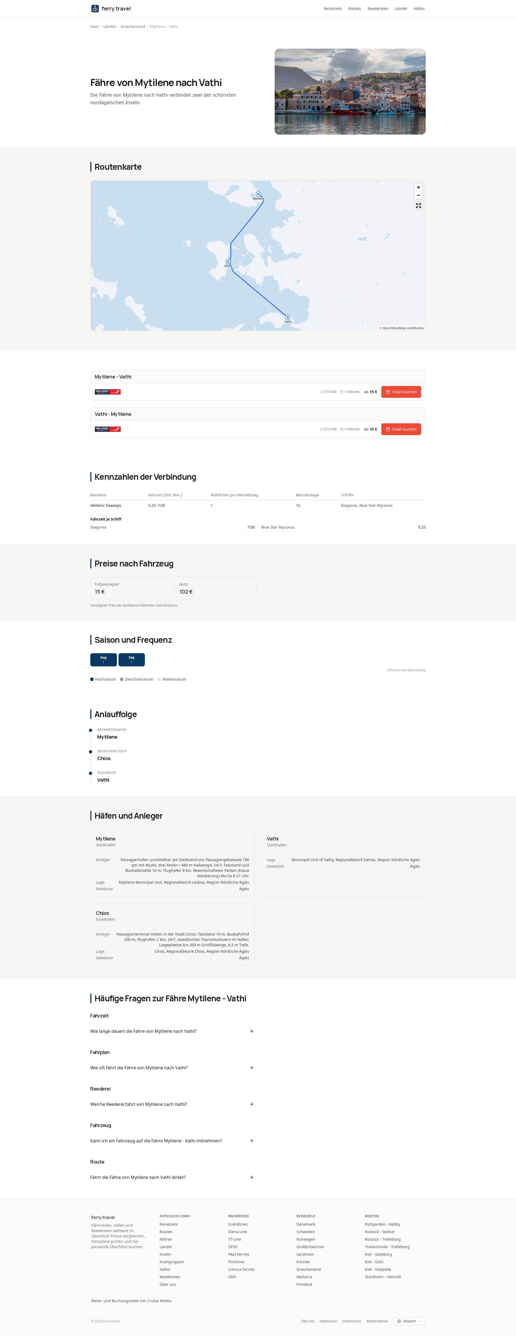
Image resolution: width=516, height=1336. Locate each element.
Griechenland (133, 26)
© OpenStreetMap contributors (401, 328)
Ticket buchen (404, 391)
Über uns (168, 1284)
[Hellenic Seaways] (108, 392)
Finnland (304, 1284)
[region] (258, 256)
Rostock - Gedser (380, 1231)
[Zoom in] (418, 187)
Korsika (303, 1261)
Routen (354, 8)
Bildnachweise (377, 1321)
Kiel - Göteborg (378, 1254)
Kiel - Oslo (374, 1261)
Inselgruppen (172, 1261)
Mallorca (304, 1276)
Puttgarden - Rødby (382, 1224)
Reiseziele (333, 8)
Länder (401, 8)
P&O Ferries (238, 1254)
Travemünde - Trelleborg (387, 1246)
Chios (102, 913)
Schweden (305, 1231)
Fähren (166, 1239)
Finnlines (236, 1261)
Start (94, 26)
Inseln (165, 1254)
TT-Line (234, 1239)
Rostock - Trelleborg (383, 1239)
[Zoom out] (418, 195)
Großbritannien (310, 1246)
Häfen (419, 8)
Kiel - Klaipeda (378, 1269)
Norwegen (305, 1239)
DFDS (233, 1246)
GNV (232, 1276)
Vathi (272, 838)
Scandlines (238, 1224)
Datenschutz (351, 1321)
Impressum (328, 1321)
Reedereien (378, 8)
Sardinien (305, 1254)
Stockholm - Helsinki (383, 1276)
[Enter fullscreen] (418, 206)
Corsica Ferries (241, 1269)
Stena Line (237, 1231)
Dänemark (305, 1224)
